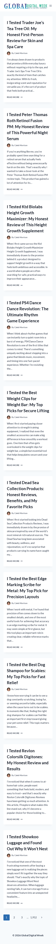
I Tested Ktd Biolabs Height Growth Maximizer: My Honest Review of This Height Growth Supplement (27, 218)
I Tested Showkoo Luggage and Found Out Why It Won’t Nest (27, 842)
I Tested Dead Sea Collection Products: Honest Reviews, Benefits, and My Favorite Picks (25, 494)
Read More (15, 97)
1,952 (33, 917)
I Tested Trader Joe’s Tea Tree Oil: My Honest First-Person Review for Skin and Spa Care (25, 34)
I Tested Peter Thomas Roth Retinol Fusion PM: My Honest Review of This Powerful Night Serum (28, 126)
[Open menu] (50, 5)
